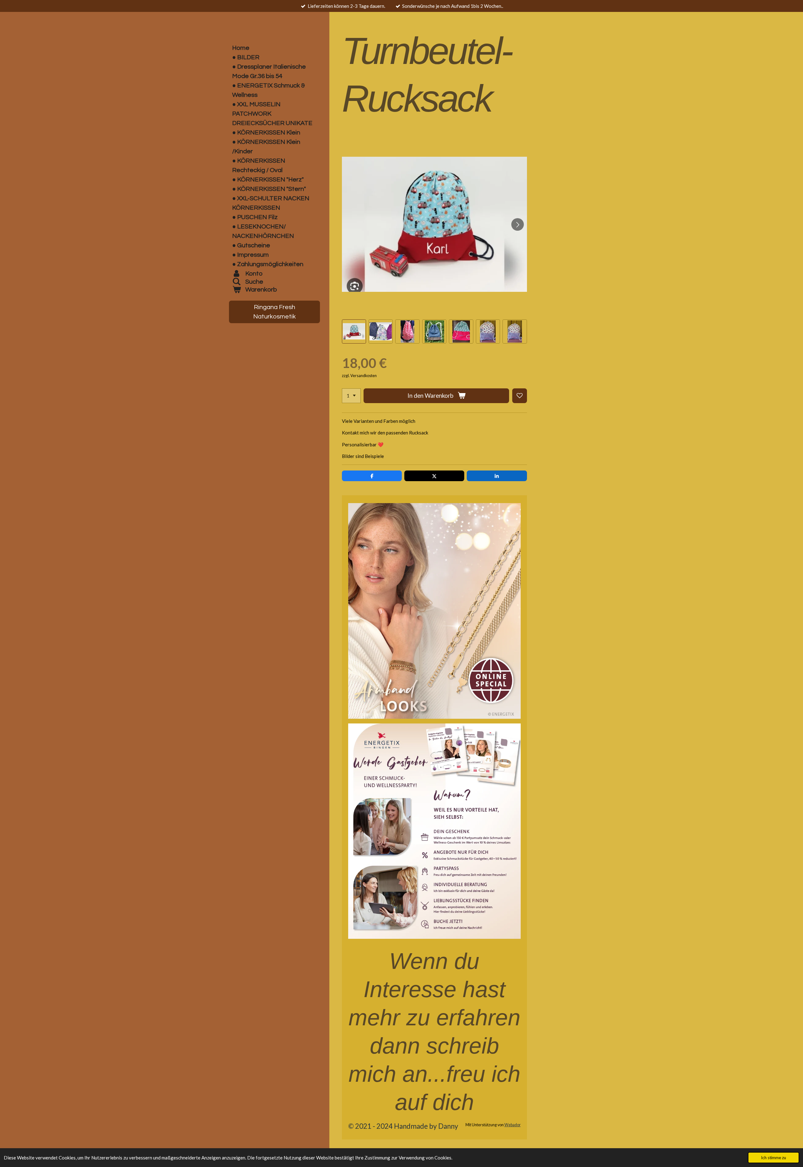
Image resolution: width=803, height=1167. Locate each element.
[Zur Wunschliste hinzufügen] (519, 395)
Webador (512, 1124)
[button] (354, 331)
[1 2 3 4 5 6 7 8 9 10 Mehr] (351, 395)
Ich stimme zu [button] (773, 1157)
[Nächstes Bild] (517, 224)
